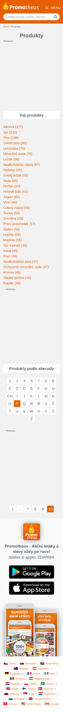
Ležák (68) (11, 159)
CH (10, 396)
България (19, 699)
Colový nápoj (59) (16, 208)
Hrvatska (15, 683)
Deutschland (16, 673)
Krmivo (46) (12, 272)
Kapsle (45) (11, 283)
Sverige (50, 683)
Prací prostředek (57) (19, 224)
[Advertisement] (31, 74)
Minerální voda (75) (17, 154)
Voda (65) (10, 181)
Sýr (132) (10, 132)
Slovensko (30, 663)
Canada (54, 704)
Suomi (30, 688)
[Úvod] (21, 5)
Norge (14, 688)
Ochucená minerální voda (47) (26, 267)
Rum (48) (10, 256)
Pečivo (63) (11, 186)
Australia (23, 668)
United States (34, 704)
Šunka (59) (11, 213)
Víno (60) (10, 202)
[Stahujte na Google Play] (31, 571)
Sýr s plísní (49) (15, 245)
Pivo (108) (11, 138)
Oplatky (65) (12, 170)
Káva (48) (10, 251)
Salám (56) (11, 229)
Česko (12, 663)
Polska (33, 683)
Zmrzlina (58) (13, 218)
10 (50, 509)
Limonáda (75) (14, 148)
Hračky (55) (12, 234)
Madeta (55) (12, 240)
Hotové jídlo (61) (15, 191)
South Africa (52, 663)
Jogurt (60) (11, 197)
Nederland (49, 693)
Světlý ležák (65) (15, 175)
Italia (52, 673)
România (20, 678)
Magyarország (42, 678)
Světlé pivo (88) (15, 143)
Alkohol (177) (13, 127)
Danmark (48, 688)
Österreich (43, 668)
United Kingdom (42, 699)
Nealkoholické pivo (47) (20, 261)
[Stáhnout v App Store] (31, 588)
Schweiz (13, 704)
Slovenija (14, 693)
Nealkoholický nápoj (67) (21, 164)
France (36, 673)
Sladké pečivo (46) (17, 278)
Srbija (32, 693)
